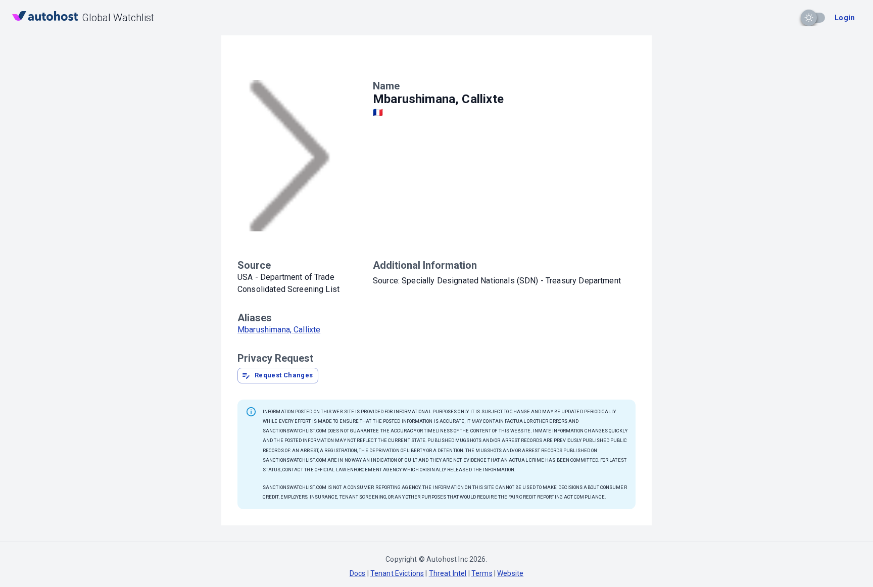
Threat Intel (448, 573)
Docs (358, 573)
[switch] (809, 18)
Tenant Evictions (397, 573)
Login (845, 18)
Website (510, 573)
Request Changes (284, 375)
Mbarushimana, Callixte (278, 329)
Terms (482, 573)
